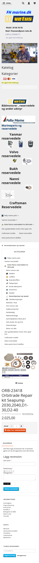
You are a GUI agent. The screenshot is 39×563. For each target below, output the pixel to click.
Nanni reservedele (12, 181)
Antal (6, 426)
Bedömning (7, 468)
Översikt (6, 516)
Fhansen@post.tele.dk (21, 31)
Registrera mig (9, 555)
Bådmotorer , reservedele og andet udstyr (18, 107)
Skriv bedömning (27, 414)
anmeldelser (15, 414)
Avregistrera (21, 555)
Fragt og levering (8, 505)
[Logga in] (29, 3)
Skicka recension (11, 489)
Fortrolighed (7, 503)
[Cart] (34, 3)
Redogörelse (7, 473)
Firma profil (7, 507)
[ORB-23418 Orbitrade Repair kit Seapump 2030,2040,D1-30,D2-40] (19, 365)
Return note (7, 514)
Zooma (20, 383)
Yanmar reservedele (12, 136)
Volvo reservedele (12, 154)
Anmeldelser (7, 443)
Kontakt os (6, 510)
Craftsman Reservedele (14, 205)
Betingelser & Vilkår (9, 512)
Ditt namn (6, 460)
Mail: (6, 31)
